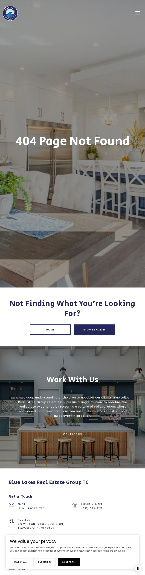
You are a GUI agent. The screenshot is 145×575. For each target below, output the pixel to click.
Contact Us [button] (72, 434)
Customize (44, 561)
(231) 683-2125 (92, 508)
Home (50, 329)
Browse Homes (94, 329)
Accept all (69, 561)
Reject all (20, 561)
